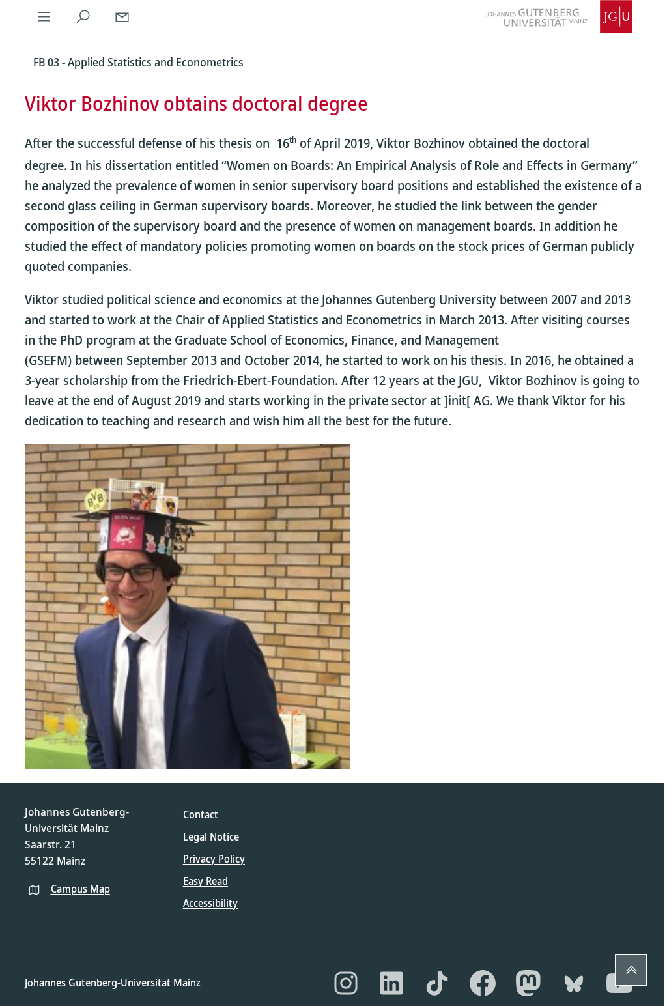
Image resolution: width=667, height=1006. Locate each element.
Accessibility (210, 903)
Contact (200, 814)
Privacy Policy (214, 859)
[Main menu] (44, 16)
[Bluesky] (574, 983)
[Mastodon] (528, 983)
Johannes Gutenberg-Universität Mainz (113, 982)
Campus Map (80, 889)
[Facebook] (483, 983)
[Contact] (122, 16)
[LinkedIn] (391, 983)
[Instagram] (346, 983)
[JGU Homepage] (558, 16)
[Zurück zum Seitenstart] (631, 970)
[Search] (83, 16)
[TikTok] (437, 983)
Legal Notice (211, 836)
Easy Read (205, 881)
